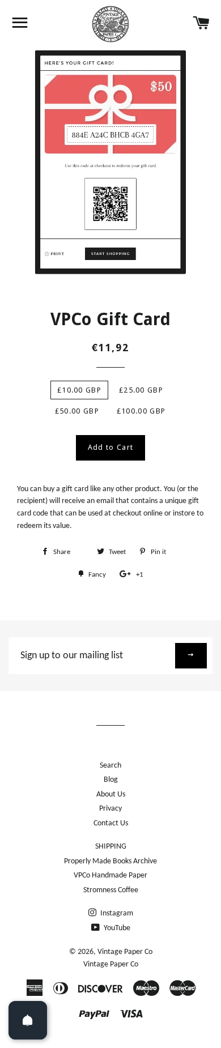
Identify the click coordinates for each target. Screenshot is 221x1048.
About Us (110, 794)
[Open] (27, 1020)
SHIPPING (110, 846)
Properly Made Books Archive (110, 861)
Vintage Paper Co (124, 952)
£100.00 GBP (141, 411)
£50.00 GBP (77, 411)
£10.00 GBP (79, 390)
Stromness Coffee (110, 890)
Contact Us (111, 823)
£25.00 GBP (141, 390)
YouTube (116, 928)
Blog (111, 780)
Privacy (110, 808)
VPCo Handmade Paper (110, 875)
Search (110, 765)
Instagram (116, 913)
